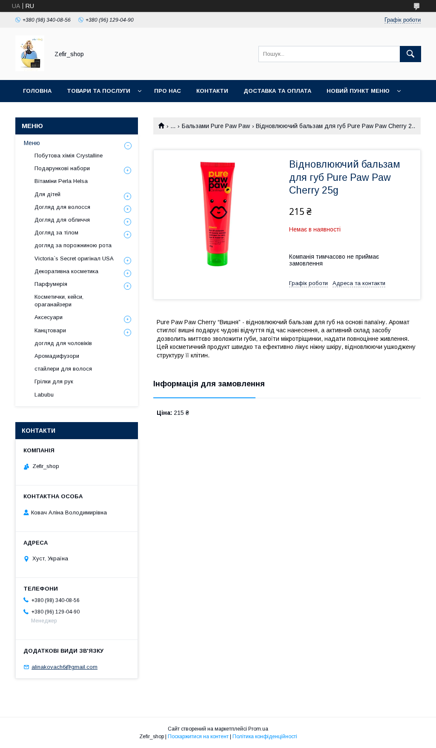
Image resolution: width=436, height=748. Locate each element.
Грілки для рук (53, 381)
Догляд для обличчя (62, 220)
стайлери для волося (63, 368)
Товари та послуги (98, 91)
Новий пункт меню (358, 91)
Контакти (212, 91)
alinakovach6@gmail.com (65, 667)
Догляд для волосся (62, 207)
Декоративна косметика (66, 271)
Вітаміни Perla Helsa (61, 181)
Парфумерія (50, 284)
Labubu (44, 394)
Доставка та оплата (277, 91)
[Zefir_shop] (29, 69)
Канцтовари (50, 330)
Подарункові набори (62, 168)
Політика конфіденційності (264, 736)
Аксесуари (48, 317)
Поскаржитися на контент (198, 736)
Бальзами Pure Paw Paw (216, 126)
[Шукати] (410, 54)
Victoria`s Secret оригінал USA (74, 258)
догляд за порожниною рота (73, 245)
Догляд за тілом (56, 232)
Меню (32, 143)
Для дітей (47, 194)
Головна (37, 91)
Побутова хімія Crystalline (68, 155)
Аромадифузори (56, 356)
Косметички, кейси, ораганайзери (58, 301)
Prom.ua (258, 729)
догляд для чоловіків (63, 343)
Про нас (167, 91)
